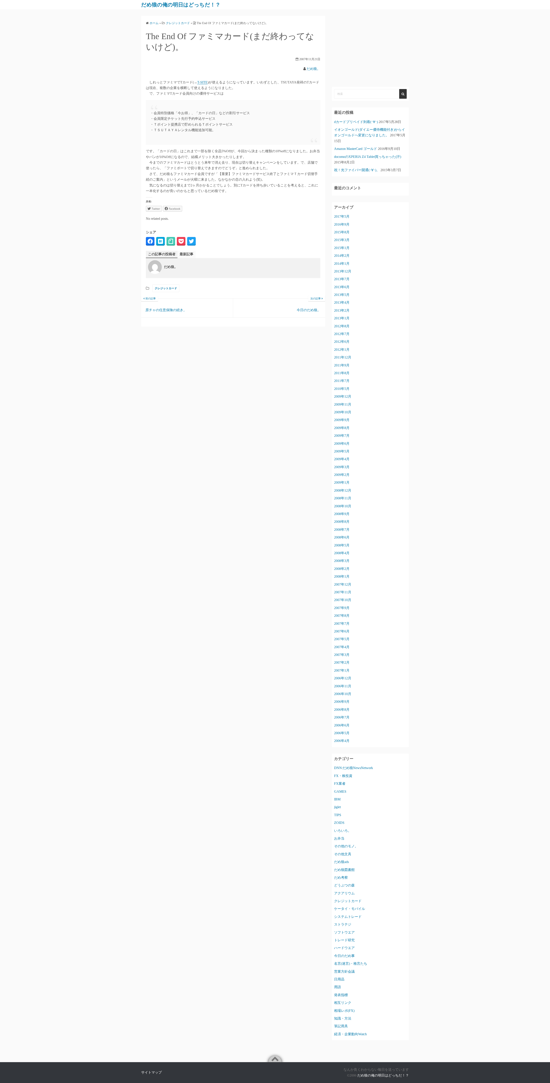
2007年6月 (342, 631)
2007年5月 (342, 639)
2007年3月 (342, 655)
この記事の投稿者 (162, 254)
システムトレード (348, 916)
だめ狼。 (313, 69)
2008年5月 (342, 545)
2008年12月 (342, 490)
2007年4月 (342, 647)
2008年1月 (342, 576)
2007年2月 (342, 662)
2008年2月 (342, 569)
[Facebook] (150, 241)
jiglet (337, 807)
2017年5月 (342, 216)
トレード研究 (344, 940)
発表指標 (341, 995)
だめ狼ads (341, 862)
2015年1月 (342, 248)
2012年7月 (342, 334)
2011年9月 (342, 365)
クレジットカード (166, 288)
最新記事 (186, 254)
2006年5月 (342, 733)
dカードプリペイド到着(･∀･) (356, 122)
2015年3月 (342, 240)
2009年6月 (342, 443)
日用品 (339, 979)
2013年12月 (342, 271)
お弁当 (339, 838)
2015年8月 (342, 232)
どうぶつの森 (344, 885)
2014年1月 (342, 263)
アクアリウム (344, 893)
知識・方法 (342, 1018)
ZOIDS (339, 823)
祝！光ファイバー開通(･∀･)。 (357, 170)
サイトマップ (151, 1072)
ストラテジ (342, 924)
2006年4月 (342, 741)
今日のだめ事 (344, 956)
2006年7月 (342, 717)
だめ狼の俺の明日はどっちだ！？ (180, 5)
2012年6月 (342, 341)
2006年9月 (342, 701)
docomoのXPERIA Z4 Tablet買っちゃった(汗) (367, 156)
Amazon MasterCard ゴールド (355, 149)
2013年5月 (342, 295)
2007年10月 (342, 600)
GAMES (340, 791)
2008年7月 (342, 529)
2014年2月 (342, 255)
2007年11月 (342, 592)
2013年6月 (342, 287)
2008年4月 (342, 553)
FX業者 (339, 783)
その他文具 (342, 854)
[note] (171, 241)
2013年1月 (342, 318)
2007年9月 (342, 608)
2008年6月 (342, 537)
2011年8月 (342, 373)
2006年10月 (342, 694)
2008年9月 (342, 514)
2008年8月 (342, 521)
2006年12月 (342, 678)
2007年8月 (342, 615)
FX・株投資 (343, 776)
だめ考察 (341, 877)
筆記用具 (341, 1026)
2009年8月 (342, 428)
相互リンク (342, 1003)
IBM (337, 799)
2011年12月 (342, 357)
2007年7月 (342, 623)
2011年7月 (342, 381)
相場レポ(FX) (344, 1010)
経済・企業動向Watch (350, 1034)
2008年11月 (342, 498)
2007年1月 (342, 670)
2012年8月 (342, 326)
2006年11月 (342, 686)
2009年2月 (342, 475)
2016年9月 (342, 224)
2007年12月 (342, 584)
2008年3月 (342, 561)
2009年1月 (342, 482)
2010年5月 (342, 389)
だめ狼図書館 (344, 870)
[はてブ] (160, 241)
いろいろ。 (342, 830)
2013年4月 (342, 302)
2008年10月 (342, 506)
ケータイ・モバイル (349, 909)
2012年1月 (342, 349)
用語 (337, 987)
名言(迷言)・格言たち (350, 963)
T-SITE (202, 82)
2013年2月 (342, 310)
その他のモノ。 (346, 846)
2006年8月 (342, 709)
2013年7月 (342, 279)
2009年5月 (342, 451)
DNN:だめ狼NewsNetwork (353, 768)
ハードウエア (344, 948)
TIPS (337, 815)
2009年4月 (342, 459)
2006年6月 (342, 725)
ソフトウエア (344, 932)
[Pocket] (181, 241)
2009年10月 (342, 412)
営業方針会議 (344, 971)
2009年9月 (342, 420)
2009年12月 (342, 396)
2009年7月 (342, 435)
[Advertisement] (370, 48)
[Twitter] (191, 241)
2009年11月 (342, 404)
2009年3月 (342, 467)
